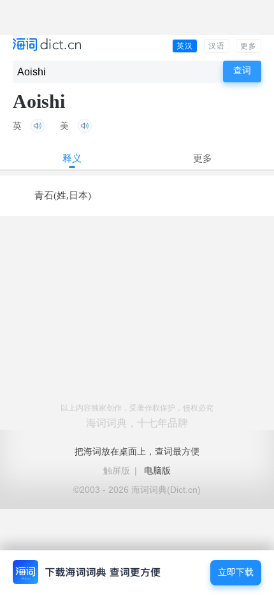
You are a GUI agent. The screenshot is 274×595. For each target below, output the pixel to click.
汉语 (216, 45)
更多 (248, 45)
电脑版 (157, 470)
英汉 (185, 45)
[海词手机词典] (47, 45)
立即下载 (236, 572)
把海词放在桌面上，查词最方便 (137, 451)
